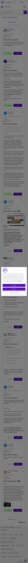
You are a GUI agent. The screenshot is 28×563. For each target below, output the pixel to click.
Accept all (14, 285)
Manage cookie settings (14, 292)
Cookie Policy (19, 281)
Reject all (14, 289)
